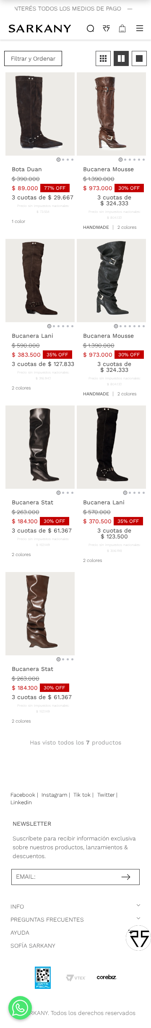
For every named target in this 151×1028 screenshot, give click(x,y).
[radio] (103, 58)
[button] (33, 58)
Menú (140, 28)
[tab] (58, 159)
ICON (90, 28)
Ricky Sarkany (41, 28)
